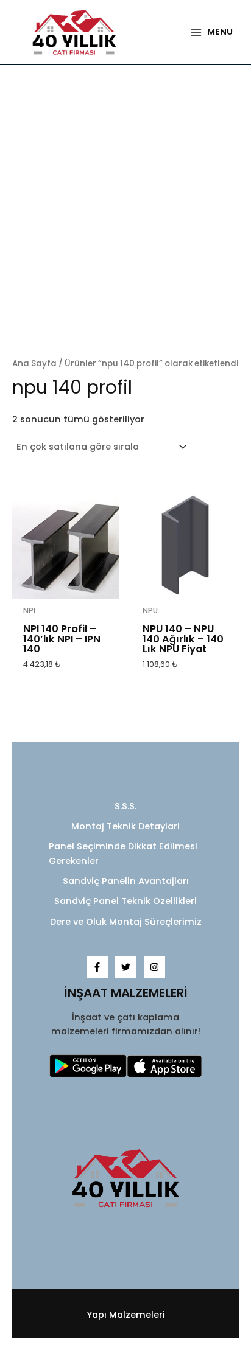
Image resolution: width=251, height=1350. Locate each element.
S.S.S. (125, 806)
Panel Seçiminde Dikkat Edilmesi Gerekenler (123, 853)
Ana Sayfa (34, 363)
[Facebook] (97, 967)
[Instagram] (154, 967)
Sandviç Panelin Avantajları (126, 881)
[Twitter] (125, 967)
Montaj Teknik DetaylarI (125, 826)
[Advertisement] (125, 211)
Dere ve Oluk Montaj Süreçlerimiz (126, 922)
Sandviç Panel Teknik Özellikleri (125, 901)
